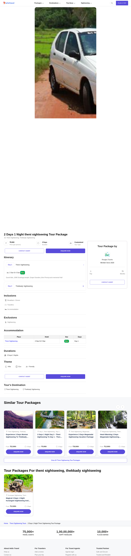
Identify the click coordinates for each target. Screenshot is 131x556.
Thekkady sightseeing (27, 238)
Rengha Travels (107, 259)
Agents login (70, 552)
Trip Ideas (69, 3)
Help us (6, 552)
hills (9, 366)
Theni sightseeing (12, 238)
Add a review (39, 552)
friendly (31, 366)
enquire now (65, 251)
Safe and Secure (102, 552)
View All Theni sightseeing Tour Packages (65, 460)
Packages (38, 3)
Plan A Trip (122, 3)
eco (20, 366)
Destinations (53, 3)
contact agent (24, 251)
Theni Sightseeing (11, 341)
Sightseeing (85, 3)
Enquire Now (18, 452)
